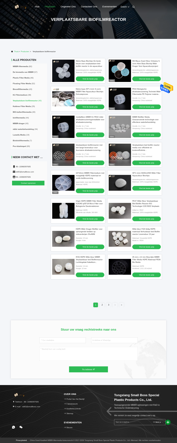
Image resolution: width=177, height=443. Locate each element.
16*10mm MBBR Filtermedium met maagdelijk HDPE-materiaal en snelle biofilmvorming (90, 175)
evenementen (109, 6)
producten (25, 51)
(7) (22, 140)
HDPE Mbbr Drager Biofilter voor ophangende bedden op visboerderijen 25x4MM (89, 231)
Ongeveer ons (68, 6)
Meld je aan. (159, 422)
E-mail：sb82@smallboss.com (27, 407)
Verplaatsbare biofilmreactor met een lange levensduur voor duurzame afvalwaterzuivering (89, 147)
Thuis (16, 51)
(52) (24, 83)
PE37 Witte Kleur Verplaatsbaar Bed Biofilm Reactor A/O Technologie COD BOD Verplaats (145, 203)
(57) (25, 72)
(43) (22, 89)
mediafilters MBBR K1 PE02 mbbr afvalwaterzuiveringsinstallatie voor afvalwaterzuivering (90, 119)
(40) (27, 101)
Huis (37, 6)
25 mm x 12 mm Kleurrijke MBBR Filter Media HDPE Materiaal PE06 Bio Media (146, 259)
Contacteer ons (89, 6)
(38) (22, 95)
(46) (23, 78)
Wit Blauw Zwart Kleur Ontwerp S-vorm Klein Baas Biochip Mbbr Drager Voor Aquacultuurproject (146, 63)
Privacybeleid (21, 440)
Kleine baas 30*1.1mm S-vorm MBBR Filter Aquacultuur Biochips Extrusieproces (89, 91)
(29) (24, 106)
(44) (21, 118)
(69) (21, 146)
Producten (50, 6)
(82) (22, 66)
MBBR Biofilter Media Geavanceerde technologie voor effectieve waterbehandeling (145, 119)
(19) (21, 135)
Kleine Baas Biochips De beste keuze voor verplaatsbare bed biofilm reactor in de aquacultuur (89, 63)
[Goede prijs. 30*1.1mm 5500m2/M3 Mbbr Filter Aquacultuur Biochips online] (120, 183)
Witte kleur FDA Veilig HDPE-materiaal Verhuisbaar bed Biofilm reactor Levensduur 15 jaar (146, 231)
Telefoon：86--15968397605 (27, 402)
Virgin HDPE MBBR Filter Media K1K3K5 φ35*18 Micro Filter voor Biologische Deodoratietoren (89, 203)
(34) (25, 129)
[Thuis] (21, 6)
